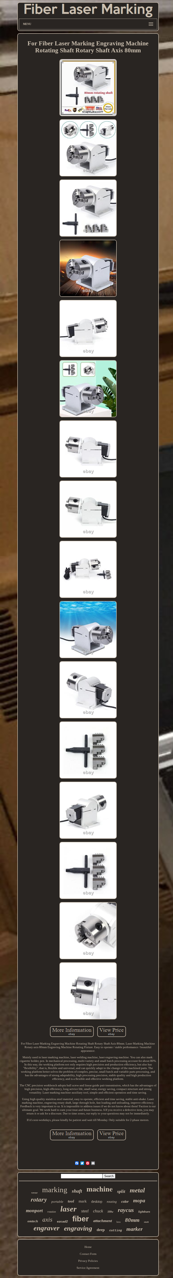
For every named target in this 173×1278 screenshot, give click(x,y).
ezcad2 (62, 1221)
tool (71, 1201)
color (125, 1201)
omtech (32, 1221)
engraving (78, 1228)
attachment (102, 1220)
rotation (51, 1211)
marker (134, 1229)
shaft (77, 1191)
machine (99, 1188)
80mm (132, 1220)
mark (83, 1201)
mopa (139, 1200)
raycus (126, 1210)
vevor (34, 1192)
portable (57, 1201)
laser (68, 1209)
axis (47, 1219)
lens (118, 1221)
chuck (98, 1211)
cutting (115, 1230)
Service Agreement (88, 1267)
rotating (112, 1201)
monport (34, 1210)
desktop (96, 1201)
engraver (46, 1228)
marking (54, 1190)
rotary (39, 1199)
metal (137, 1190)
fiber (80, 1218)
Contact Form (88, 1254)
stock (146, 1222)
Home (88, 1247)
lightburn (144, 1211)
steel (85, 1211)
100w (110, 1211)
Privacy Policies (88, 1260)
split (121, 1191)
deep (101, 1229)
